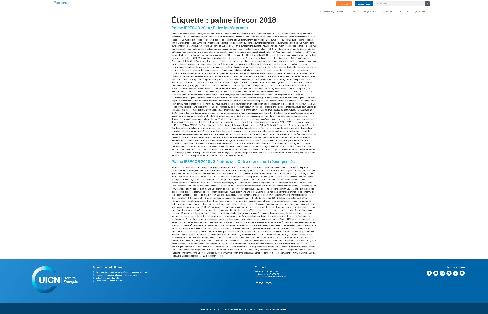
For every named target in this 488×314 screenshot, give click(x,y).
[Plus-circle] (462, 273)
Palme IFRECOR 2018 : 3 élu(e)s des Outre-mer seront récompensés (233, 161)
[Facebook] (449, 273)
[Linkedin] (429, 273)
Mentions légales (257, 309)
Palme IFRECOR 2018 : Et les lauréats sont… (211, 27)
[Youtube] (435, 273)
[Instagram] (442, 273)
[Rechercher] (427, 3)
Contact (260, 267)
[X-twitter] (455, 273)
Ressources (263, 283)
